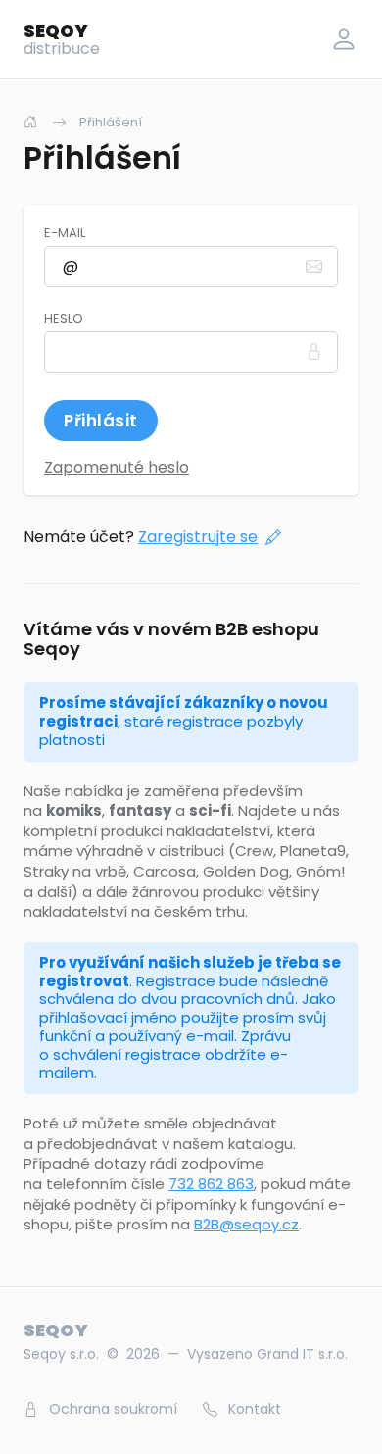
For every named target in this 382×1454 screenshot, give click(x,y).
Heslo (63, 318)
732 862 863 (211, 1184)
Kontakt (252, 1409)
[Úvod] (30, 122)
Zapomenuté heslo (116, 467)
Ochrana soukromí (111, 1409)
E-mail (64, 233)
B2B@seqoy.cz (246, 1224)
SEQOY (62, 39)
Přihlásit (101, 420)
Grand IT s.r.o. (302, 1354)
